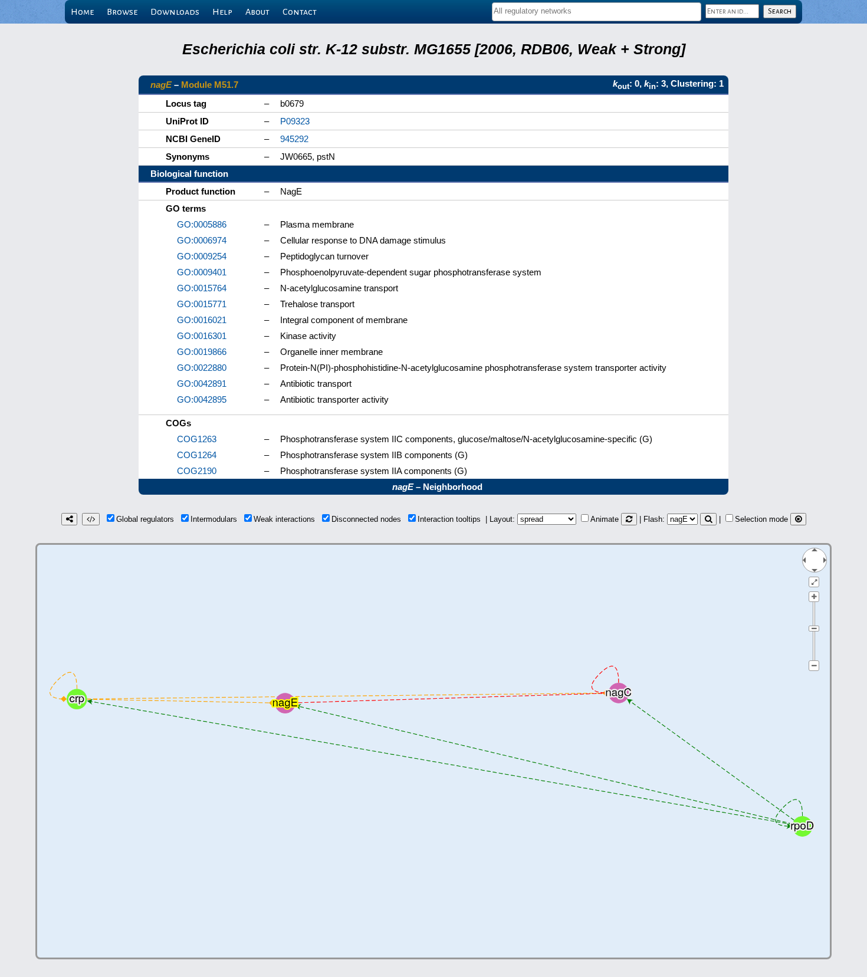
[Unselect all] (798, 519)
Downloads (174, 12)
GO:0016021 (201, 320)
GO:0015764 (201, 288)
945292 (294, 139)
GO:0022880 (201, 368)
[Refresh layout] (629, 519)
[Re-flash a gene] (708, 519)
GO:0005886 (201, 224)
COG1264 (196, 455)
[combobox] (596, 11)
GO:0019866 (201, 352)
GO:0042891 (201, 384)
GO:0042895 (201, 399)
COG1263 (196, 439)
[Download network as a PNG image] (69, 519)
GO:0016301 (201, 336)
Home (82, 12)
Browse (122, 12)
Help (222, 12)
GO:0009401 (201, 272)
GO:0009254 (201, 256)
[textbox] (596, 11)
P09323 (295, 121)
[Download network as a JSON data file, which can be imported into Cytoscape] (91, 519)
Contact (300, 12)
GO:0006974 (201, 240)
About (257, 12)
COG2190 (196, 471)
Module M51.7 (209, 85)
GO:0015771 (201, 304)
